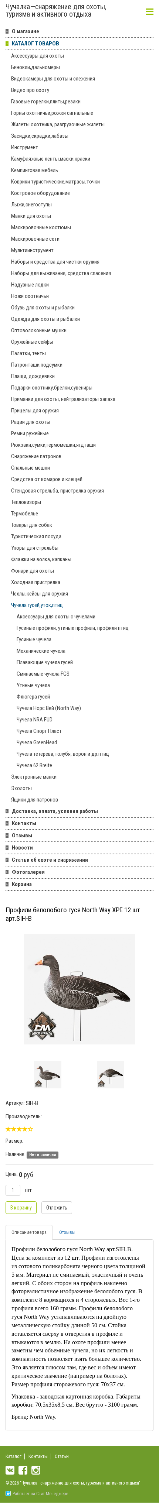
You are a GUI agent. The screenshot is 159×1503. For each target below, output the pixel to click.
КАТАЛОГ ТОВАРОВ (35, 43)
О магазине (25, 31)
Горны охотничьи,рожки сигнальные (52, 113)
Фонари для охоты (32, 570)
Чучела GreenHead (37, 742)
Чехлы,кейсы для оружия (39, 593)
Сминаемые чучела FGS (43, 673)
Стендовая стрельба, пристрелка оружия (57, 490)
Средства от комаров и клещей (46, 479)
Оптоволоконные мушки (39, 330)
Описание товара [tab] (29, 1232)
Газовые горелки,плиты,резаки (46, 101)
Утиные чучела (33, 685)
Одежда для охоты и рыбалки (45, 319)
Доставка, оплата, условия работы (55, 811)
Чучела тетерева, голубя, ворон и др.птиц (63, 754)
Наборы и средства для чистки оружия (55, 261)
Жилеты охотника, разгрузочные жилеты (58, 124)
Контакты (24, 823)
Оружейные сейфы (32, 342)
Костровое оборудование (40, 193)
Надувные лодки (30, 284)
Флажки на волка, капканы (41, 559)
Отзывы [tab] (67, 1232)
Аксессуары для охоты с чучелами (56, 616)
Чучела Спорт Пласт (39, 731)
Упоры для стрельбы (34, 548)
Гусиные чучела (34, 639)
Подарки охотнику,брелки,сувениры (51, 387)
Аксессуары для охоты (37, 55)
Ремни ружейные (30, 433)
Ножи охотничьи (30, 296)
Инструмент (24, 147)
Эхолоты (21, 788)
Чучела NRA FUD (35, 719)
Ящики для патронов (34, 799)
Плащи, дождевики (33, 376)
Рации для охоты (30, 422)
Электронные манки (34, 776)
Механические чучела (41, 651)
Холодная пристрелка (35, 582)
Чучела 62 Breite (34, 765)
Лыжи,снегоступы (31, 204)
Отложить (56, 1208)
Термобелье (24, 513)
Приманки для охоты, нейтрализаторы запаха (63, 399)
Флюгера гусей (33, 696)
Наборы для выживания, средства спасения (61, 273)
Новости (22, 847)
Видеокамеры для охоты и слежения (53, 78)
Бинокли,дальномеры (35, 67)
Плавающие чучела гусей (45, 662)
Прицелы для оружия (35, 410)
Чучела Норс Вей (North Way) (49, 708)
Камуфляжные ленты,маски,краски (50, 158)
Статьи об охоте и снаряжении (50, 860)
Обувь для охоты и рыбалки (43, 307)
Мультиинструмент (32, 250)
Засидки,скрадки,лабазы (39, 136)
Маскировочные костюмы (41, 227)
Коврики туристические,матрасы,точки (55, 181)
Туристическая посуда (36, 536)
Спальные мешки (30, 467)
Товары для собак (31, 525)
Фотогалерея (28, 872)
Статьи (62, 1456)
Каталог (13, 1456)
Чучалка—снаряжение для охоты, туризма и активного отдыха (56, 10)
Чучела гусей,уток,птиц (37, 605)
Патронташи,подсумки (36, 364)
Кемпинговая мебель (34, 170)
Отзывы (22, 835)
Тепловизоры (26, 502)
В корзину (21, 1208)
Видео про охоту (30, 90)
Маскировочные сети (35, 239)
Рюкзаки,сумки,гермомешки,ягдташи (53, 445)
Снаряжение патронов (36, 456)
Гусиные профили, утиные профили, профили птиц (73, 628)
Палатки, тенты (28, 353)
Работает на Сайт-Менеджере (40, 1493)
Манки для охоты (31, 216)
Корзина (22, 884)
